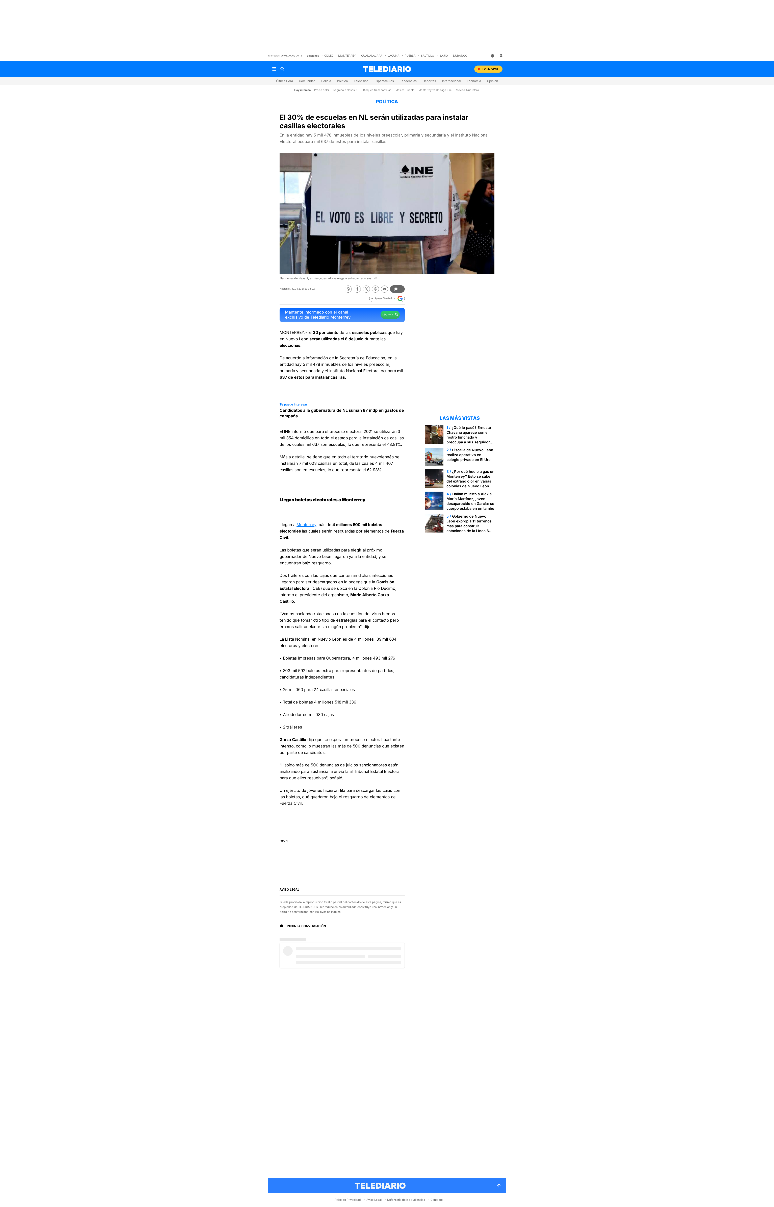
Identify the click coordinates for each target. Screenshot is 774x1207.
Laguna (393, 55)
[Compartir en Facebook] (357, 289)
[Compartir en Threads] (375, 289)
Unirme (387, 315)
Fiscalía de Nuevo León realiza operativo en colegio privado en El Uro (469, 455)
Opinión (492, 81)
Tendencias (408, 81)
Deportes (429, 81)
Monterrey (347, 55)
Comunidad (307, 81)
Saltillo (427, 55)
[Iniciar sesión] (501, 55)
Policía (326, 81)
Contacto (437, 1199)
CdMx (328, 55)
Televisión (361, 81)
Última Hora (284, 81)
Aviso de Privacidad (348, 1199)
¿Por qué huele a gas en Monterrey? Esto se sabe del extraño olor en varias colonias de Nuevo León (470, 478)
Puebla (410, 55)
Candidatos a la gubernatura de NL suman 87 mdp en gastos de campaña (342, 413)
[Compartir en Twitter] (366, 289)
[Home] (387, 69)
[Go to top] (499, 1185)
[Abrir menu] (274, 69)
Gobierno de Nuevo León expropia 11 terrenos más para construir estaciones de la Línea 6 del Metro (469, 526)
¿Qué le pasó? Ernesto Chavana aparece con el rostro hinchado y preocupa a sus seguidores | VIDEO (470, 437)
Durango (460, 55)
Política (342, 81)
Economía (474, 81)
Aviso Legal (374, 1199)
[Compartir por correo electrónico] (384, 289)
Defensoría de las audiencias (406, 1199)
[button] (387, 298)
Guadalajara (371, 55)
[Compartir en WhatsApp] (348, 289)
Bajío (443, 55)
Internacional (451, 81)
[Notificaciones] (493, 56)
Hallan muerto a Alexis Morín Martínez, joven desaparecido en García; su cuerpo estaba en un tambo (470, 501)
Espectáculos (384, 81)
